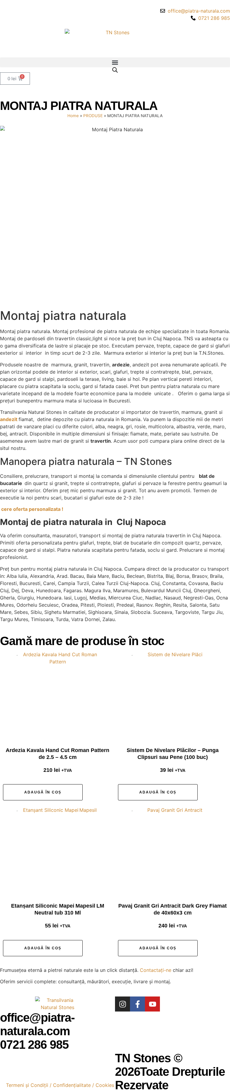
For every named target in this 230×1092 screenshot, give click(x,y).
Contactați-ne (155, 970)
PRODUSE (93, 115)
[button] (115, 62)
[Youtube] (152, 1004)
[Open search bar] (115, 69)
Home (73, 115)
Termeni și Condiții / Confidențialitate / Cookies (60, 1085)
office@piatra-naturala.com (37, 1024)
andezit (9, 419)
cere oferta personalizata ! (32, 509)
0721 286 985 (34, 1044)
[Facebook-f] (137, 1004)
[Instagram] (122, 1004)
